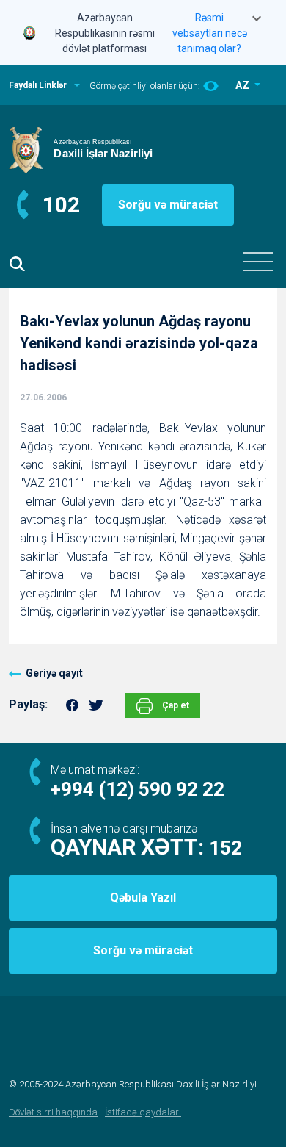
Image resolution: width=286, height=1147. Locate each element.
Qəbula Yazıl (143, 898)
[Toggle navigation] (258, 261)
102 (61, 204)
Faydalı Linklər (38, 85)
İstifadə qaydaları (143, 1112)
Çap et (174, 705)
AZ (243, 85)
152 (225, 848)
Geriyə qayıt (54, 673)
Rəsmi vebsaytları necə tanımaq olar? (209, 33)
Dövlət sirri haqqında (53, 1112)
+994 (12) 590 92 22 (137, 789)
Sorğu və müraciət (168, 205)
